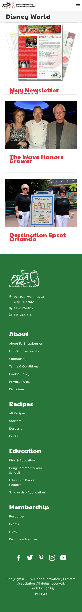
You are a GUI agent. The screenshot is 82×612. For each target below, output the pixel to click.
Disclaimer (17, 389)
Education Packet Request (22, 482)
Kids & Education (22, 460)
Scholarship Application (27, 492)
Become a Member (23, 539)
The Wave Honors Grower (21, 136)
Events (14, 524)
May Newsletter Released (21, 65)
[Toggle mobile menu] (78, 5)
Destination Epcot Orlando (21, 217)
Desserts (15, 428)
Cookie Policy (19, 374)
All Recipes (17, 413)
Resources (17, 516)
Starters (15, 421)
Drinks (14, 436)
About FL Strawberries (26, 343)
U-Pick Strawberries (24, 351)
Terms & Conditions (24, 366)
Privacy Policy (20, 381)
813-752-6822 (24, 308)
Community (18, 359)
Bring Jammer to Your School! (25, 470)
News (13, 531)
